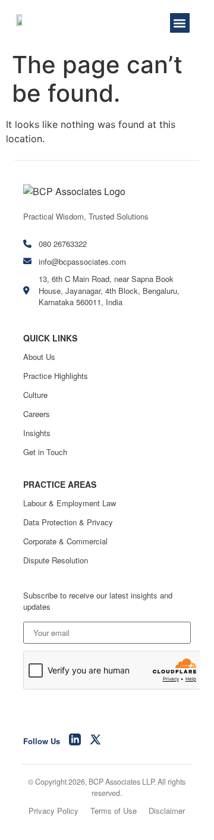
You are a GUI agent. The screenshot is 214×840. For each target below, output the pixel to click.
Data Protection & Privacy (68, 522)
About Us (39, 356)
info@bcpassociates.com (82, 261)
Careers (36, 413)
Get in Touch (45, 451)
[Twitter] (96, 741)
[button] (180, 23)
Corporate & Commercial (65, 541)
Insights (37, 432)
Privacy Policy (53, 810)
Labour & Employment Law (69, 503)
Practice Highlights (55, 375)
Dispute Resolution (55, 560)
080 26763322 (63, 243)
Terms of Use (113, 810)
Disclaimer (167, 810)
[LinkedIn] (75, 741)
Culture (35, 394)
